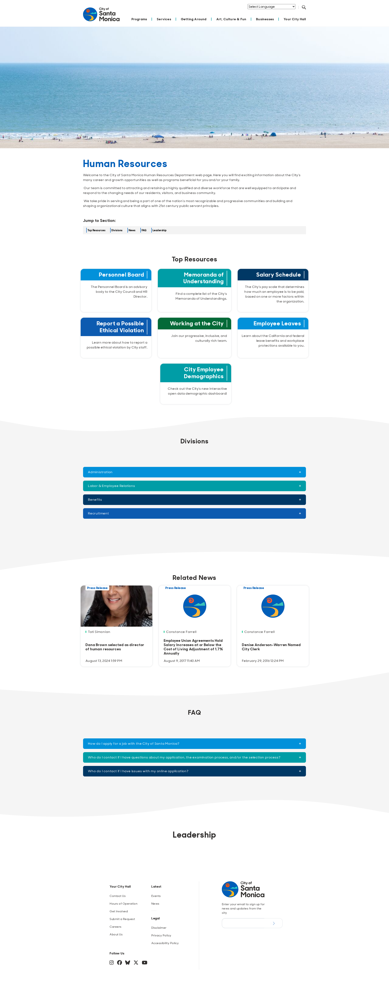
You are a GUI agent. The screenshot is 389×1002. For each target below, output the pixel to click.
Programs (139, 19)
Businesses (265, 19)
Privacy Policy (161, 935)
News (132, 230)
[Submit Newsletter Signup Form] (273, 923)
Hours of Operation (123, 903)
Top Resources (96, 230)
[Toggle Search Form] (304, 7)
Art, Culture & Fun (231, 19)
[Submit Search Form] (306, 12)
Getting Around (194, 19)
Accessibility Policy (165, 943)
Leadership (160, 230)
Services (164, 19)
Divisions (116, 230)
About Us (116, 934)
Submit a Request (122, 919)
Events (156, 896)
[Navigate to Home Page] (101, 16)
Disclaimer (159, 928)
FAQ (144, 230)
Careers (115, 927)
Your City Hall (295, 19)
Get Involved (119, 911)
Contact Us (118, 896)
